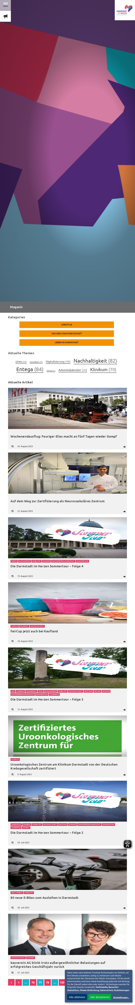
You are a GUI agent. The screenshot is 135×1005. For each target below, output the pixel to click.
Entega (29, 369)
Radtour (88, 691)
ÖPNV (21, 361)
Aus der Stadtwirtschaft (67, 333)
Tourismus (54, 694)
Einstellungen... (121, 997)
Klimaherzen (24, 561)
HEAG (40, 691)
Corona (51, 371)
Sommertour (82, 561)
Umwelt (26, 827)
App (12, 691)
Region (97, 691)
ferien (14, 561)
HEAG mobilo (17, 893)
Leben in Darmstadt (67, 342)
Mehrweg (24, 626)
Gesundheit (36, 362)
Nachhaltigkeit (95, 361)
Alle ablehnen (77, 997)
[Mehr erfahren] (67, 408)
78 (47, 982)
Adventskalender (72, 370)
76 (33, 982)
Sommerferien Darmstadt (63, 561)
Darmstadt (16, 824)
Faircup (14, 626)
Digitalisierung (58, 361)
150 (62, 982)
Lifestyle (66, 324)
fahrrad (20, 691)
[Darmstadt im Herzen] (125, 10)
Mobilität (36, 561)
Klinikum (103, 369)
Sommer (46, 561)
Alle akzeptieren (99, 997)
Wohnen (30, 958)
